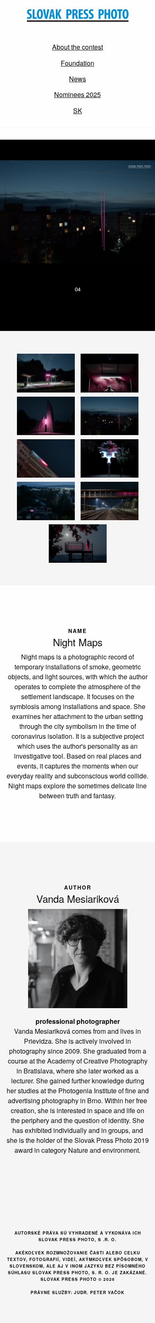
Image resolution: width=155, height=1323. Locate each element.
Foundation (77, 63)
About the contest (77, 47)
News (77, 78)
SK (77, 110)
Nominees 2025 (77, 94)
